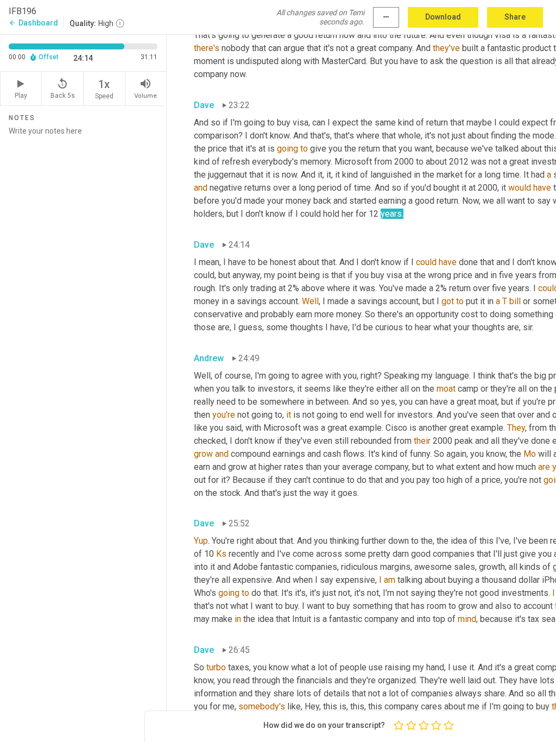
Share (515, 16)
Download (443, 16)
